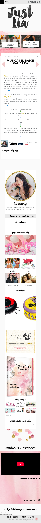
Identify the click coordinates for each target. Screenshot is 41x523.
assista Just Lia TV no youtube (20, 448)
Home (9, 517)
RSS (40, 2)
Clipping (22, 517)
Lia (12, 142)
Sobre (15, 517)
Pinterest (37, 2)
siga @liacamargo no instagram (20, 509)
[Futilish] (10, 405)
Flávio (6, 76)
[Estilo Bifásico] (20, 411)
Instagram (31, 2)
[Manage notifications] (36, 518)
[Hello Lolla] (20, 405)
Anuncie (31, 517)
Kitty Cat (8, 97)
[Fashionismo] (31, 411)
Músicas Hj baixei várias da (20, 62)
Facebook (33, 2)
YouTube (29, 2)
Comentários (33, 142)
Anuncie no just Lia (19, 216)
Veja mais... (9, 415)
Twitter (35, 2)
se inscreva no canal (30, 500)
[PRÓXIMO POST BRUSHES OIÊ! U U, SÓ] (37, 64)
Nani (23, 113)
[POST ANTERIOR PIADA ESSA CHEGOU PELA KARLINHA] (3, 64)
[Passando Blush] (10, 411)
